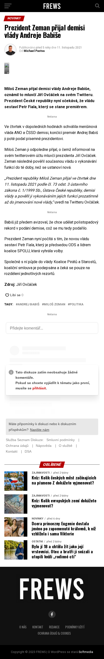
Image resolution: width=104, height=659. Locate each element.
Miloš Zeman (54, 304)
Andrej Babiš (28, 304)
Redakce (54, 627)
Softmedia (86, 652)
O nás (23, 627)
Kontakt (37, 627)
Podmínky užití (74, 627)
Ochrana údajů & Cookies (54, 633)
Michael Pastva (34, 51)
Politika (76, 304)
